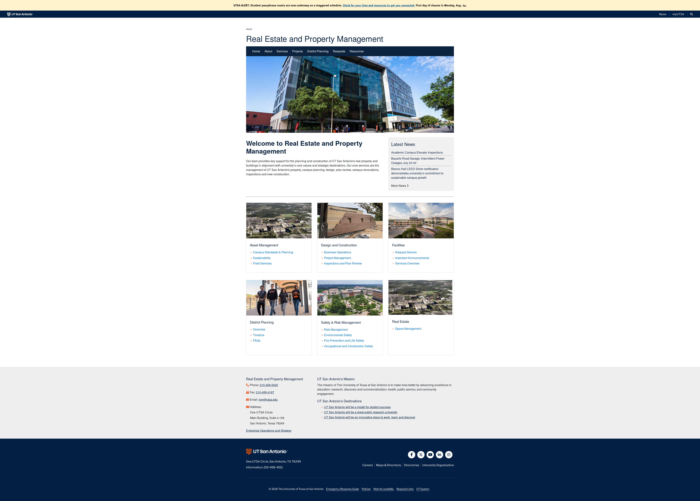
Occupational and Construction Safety (348, 346)
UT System (422, 489)
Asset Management (264, 245)
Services (282, 51)
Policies (366, 489)
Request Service (406, 252)
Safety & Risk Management (341, 322)
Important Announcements (412, 258)
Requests (339, 51)
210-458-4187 (265, 392)
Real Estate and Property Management (314, 38)
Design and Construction (339, 245)
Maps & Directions (388, 465)
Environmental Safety (338, 335)
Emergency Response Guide (342, 489)
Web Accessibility (383, 489)
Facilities (398, 245)
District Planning (317, 51)
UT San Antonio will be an (369, 417)
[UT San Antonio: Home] (20, 14)
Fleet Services (262, 263)
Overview (259, 329)
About (268, 51)
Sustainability (262, 258)
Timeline (258, 335)
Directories (411, 465)
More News (399, 185)
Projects (297, 51)
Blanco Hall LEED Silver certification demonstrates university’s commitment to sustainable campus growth (417, 173)
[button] (691, 14)
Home (249, 28)
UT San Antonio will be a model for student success (357, 407)
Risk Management (336, 329)
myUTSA (678, 14)
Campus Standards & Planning (273, 252)
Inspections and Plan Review (343, 263)
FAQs (256, 340)
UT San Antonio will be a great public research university (360, 412)
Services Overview (407, 263)
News (662, 14)
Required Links (405, 489)
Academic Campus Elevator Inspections (417, 152)
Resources (357, 51)
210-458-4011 (273, 467)
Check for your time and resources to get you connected (378, 5)
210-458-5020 (269, 385)
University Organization (438, 465)
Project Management (337, 258)
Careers (367, 465)
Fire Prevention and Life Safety (344, 340)
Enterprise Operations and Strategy (268, 430)
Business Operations (337, 252)
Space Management (408, 328)
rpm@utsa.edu (268, 399)
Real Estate (400, 321)
